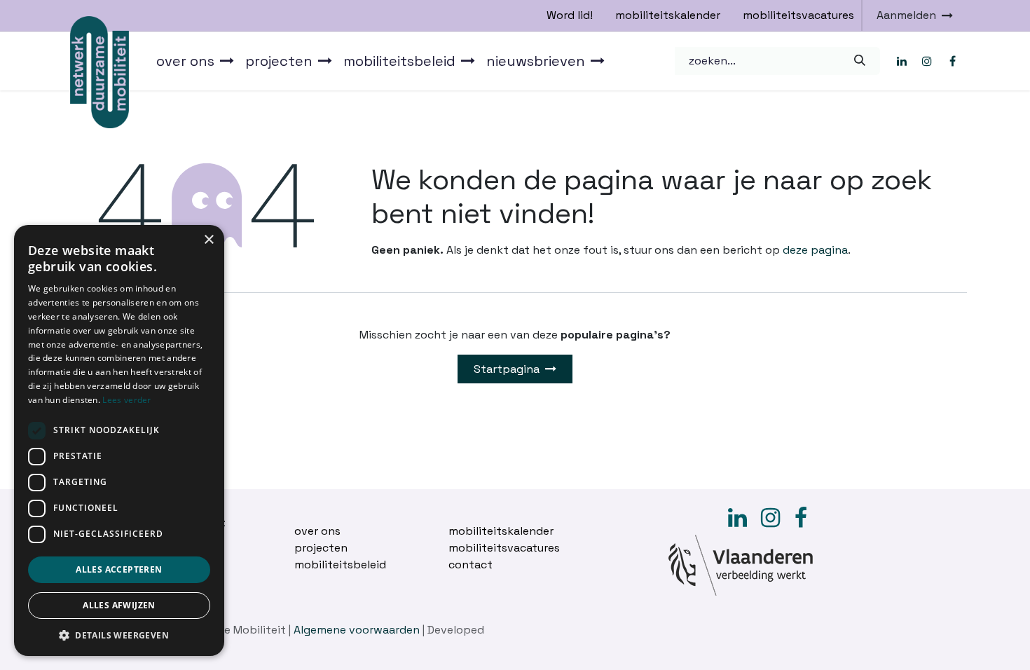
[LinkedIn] (902, 61)
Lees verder (126, 400)
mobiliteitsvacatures (798, 15)
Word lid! (570, 15)
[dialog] (119, 440)
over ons (317, 531)
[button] (119, 635)
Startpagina (507, 369)
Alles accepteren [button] (119, 569)
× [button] (208, 240)
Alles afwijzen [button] (119, 605)
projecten (321, 547)
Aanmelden (906, 15)
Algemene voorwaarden (357, 629)
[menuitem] (195, 61)
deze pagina (815, 249)
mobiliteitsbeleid (340, 564)
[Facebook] (952, 61)
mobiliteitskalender (667, 15)
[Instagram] (927, 61)
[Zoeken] (859, 61)
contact (470, 564)
